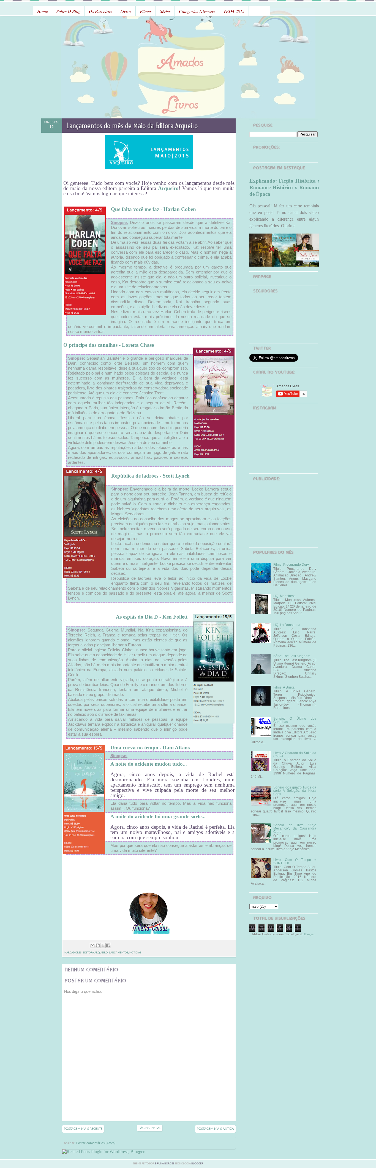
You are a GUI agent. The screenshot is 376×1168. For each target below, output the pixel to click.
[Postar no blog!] (97, 945)
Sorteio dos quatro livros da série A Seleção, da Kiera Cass (294, 790)
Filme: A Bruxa (284, 687)
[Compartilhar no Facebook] (108, 945)
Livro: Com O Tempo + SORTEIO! (294, 861)
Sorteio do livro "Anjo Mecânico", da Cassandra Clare (294, 828)
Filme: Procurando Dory (291, 565)
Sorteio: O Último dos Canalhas (294, 720)
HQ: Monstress (284, 596)
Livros (125, 11)
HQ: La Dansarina (286, 625)
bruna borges (165, 1163)
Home (42, 11)
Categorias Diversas (197, 11)
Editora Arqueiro (95, 952)
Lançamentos (118, 952)
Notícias (135, 952)
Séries (165, 11)
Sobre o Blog (68, 11)
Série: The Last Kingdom (291, 656)
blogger (197, 1163)
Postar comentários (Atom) (96, 1143)
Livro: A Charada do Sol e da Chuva (294, 754)
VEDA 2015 (233, 11)
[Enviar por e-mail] (92, 945)
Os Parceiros (100, 11)
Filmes (145, 11)
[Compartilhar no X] (103, 945)
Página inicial (149, 1128)
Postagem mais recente (83, 1129)
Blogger (309, 934)
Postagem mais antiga (215, 1129)
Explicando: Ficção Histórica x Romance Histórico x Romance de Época (284, 187)
